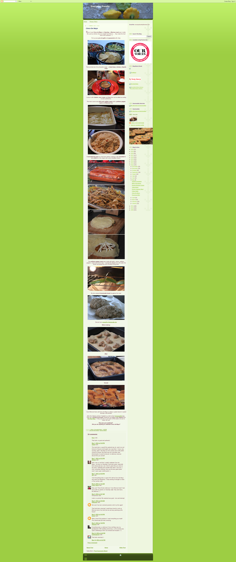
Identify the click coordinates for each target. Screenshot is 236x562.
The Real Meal (91, 418)
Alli (93, 475)
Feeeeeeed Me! (136, 195)
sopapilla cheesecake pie (109, 322)
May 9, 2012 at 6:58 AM (98, 501)
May (133, 180)
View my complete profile (137, 125)
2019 (132, 151)
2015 (132, 159)
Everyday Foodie (100, 6)
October (134, 170)
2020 (132, 149)
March (134, 199)
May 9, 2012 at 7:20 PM (98, 523)
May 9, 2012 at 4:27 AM (98, 494)
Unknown (94, 502)
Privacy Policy (93, 21)
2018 (132, 153)
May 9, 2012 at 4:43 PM (98, 514)
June (133, 178)
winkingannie (95, 534)
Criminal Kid (118, 416)
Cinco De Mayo (136, 193)
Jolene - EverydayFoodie (137, 122)
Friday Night (135, 191)
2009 (132, 210)
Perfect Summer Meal (137, 189)
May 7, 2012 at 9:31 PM (98, 458)
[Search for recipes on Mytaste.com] (133, 84)
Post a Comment (92, 542)
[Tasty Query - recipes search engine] (135, 80)
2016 (132, 157)
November (135, 168)
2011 (132, 206)
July (133, 176)
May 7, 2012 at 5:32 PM (98, 443)
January (134, 203)
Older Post (122, 547)
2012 (132, 165)
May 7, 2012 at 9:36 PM (98, 473)
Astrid (93, 444)
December (135, 166)
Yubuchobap (135, 187)
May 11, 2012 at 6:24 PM (98, 533)
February (134, 201)
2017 (132, 155)
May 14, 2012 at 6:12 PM (98, 540)
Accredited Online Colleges (136, 88)
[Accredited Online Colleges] (136, 87)
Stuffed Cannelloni (137, 181)
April (133, 197)
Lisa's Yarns (95, 485)
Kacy (93, 437)
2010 (132, 208)
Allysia (94, 460)
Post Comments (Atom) (100, 551)
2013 (132, 163)
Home (85, 21)
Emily (93, 516)
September (135, 172)
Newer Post (90, 547)
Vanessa (94, 524)
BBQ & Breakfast (136, 183)
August (134, 174)
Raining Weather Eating (138, 185)
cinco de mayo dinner (94, 430)
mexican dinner (103, 430)
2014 (132, 161)
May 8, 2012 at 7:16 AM (98, 484)
